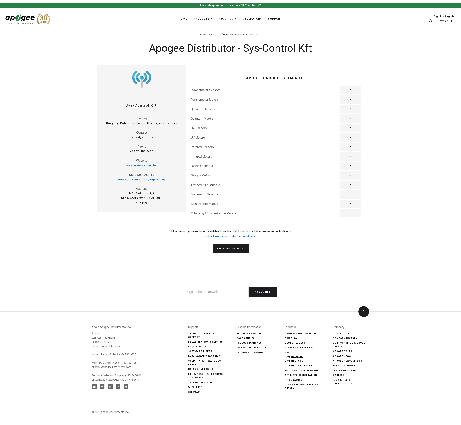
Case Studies (245, 338)
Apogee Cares (342, 351)
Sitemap (194, 392)
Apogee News (342, 356)
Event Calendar (344, 365)
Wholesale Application (301, 370)
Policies (291, 352)
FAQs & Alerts (198, 346)
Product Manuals (249, 343)
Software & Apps (200, 351)
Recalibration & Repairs (205, 342)
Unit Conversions (200, 369)
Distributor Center (298, 365)
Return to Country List (230, 248)
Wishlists (195, 387)
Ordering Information (300, 333)
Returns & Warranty (299, 348)
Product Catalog (248, 333)
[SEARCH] (431, 21)
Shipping (291, 338)
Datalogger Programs (204, 356)
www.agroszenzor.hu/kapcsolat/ (141, 179)
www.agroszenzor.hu (141, 165)
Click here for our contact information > (230, 236)
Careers (338, 375)
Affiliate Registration (301, 375)
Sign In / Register (445, 16)
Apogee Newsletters (347, 361)
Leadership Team (344, 370)
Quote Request (295, 343)
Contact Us (341, 333)
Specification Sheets (251, 348)
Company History (345, 338)
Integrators (294, 380)
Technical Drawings (251, 352)
